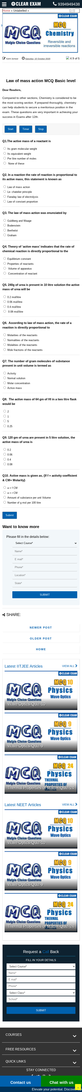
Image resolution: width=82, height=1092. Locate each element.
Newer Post (41, 627)
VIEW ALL (68, 666)
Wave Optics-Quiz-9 (25, 746)
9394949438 (69, 4)
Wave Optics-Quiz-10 (26, 704)
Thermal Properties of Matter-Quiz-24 (41, 788)
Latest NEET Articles (23, 805)
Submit (10, 515)
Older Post (41, 638)
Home (6, 10)
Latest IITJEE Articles (24, 666)
